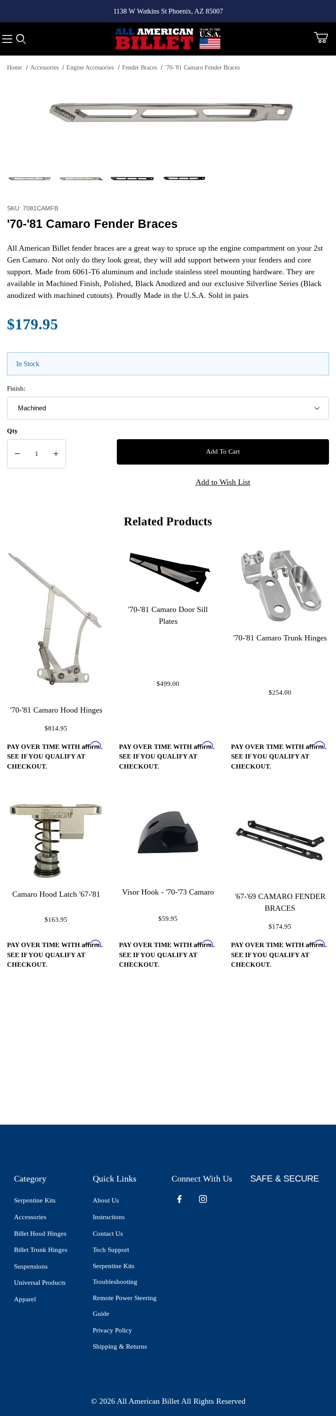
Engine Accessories (90, 67)
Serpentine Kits (35, 1200)
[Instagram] (203, 1199)
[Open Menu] (7, 39)
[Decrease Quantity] (17, 454)
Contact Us (108, 1233)
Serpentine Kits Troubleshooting (115, 1274)
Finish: (16, 388)
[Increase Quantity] (56, 454)
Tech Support (111, 1249)
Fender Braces (139, 67)
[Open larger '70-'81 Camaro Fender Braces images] (168, 113)
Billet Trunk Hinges (40, 1249)
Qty (12, 430)
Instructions (109, 1216)
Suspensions (31, 1266)
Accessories (44, 67)
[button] (29, 179)
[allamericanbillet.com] (168, 38)
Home (14, 67)
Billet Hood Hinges (40, 1233)
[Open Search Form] (21, 39)
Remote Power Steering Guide (125, 1306)
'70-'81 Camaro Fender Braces (202, 67)
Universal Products (40, 1282)
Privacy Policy (112, 1330)
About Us (106, 1200)
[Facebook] (179, 1199)
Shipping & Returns (120, 1346)
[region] (168, 179)
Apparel (25, 1299)
